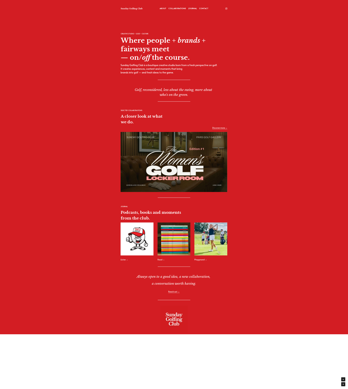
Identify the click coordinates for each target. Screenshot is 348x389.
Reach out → (174, 291)
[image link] (174, 161)
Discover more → (219, 127)
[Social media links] (226, 8)
